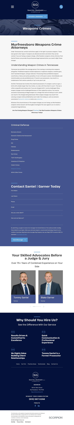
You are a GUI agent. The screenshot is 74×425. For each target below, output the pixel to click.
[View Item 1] (34, 306)
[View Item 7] (40, 306)
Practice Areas (32, 364)
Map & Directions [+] (37, 392)
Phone (13, 201)
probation (39, 99)
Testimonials (41, 364)
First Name (14, 190)
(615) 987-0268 (37, 399)
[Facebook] (35, 406)
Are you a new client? (17, 212)
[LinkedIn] (39, 406)
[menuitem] (37, 132)
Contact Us (54, 364)
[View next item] (43, 306)
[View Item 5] (38, 306)
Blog (48, 364)
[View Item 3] (36, 306)
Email (12, 207)
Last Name (14, 196)
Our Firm (23, 364)
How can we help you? (17, 218)
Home (18, 364)
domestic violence (24, 99)
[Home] (37, 6)
